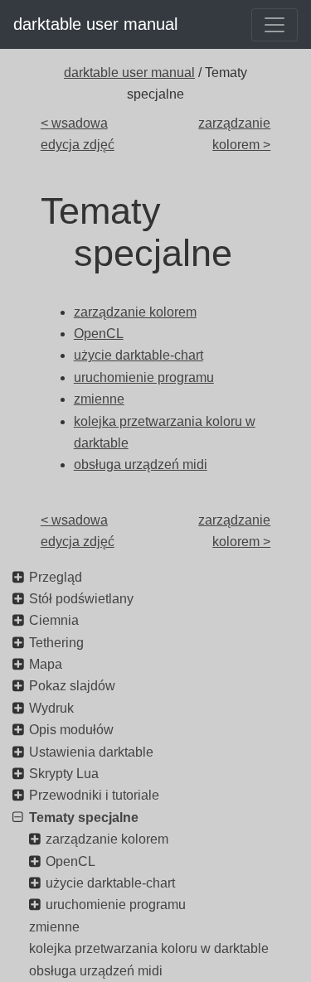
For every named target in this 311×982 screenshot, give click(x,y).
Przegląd (55, 577)
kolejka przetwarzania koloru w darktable (149, 948)
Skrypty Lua (64, 774)
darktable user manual (95, 24)
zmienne (54, 927)
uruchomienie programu (116, 904)
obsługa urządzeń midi (96, 971)
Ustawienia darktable (91, 752)
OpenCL (70, 861)
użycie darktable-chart (110, 883)
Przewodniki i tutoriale (94, 795)
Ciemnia (54, 620)
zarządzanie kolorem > (234, 134)
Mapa (45, 664)
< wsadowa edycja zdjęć (77, 134)
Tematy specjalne (83, 817)
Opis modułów (71, 730)
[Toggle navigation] (274, 24)
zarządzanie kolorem (107, 839)
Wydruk (51, 708)
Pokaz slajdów (72, 686)
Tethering (56, 643)
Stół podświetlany (81, 599)
